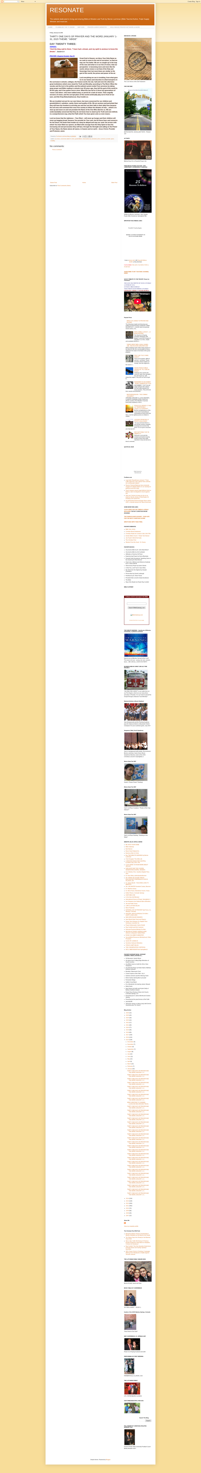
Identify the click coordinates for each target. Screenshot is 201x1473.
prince (98, 138)
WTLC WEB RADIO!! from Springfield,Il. (137, 949)
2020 (127, 1027)
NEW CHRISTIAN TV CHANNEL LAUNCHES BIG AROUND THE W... (138, 1103)
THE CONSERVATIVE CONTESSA (135, 947)
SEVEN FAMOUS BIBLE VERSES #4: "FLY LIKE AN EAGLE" (141, 369)
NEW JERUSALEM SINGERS (134, 917)
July (128, 1054)
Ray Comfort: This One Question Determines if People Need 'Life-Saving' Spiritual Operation (138, 1247)
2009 (127, 1210)
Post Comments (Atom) (64, 185)
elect (73, 138)
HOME (50, 27)
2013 (127, 1201)
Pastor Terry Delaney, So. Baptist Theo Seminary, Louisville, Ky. (136, 922)
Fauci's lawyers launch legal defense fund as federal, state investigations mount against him (138, 492)
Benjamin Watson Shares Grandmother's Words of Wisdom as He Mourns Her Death (138, 1234)
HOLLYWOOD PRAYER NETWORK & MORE (125, 27)
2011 (127, 1205)
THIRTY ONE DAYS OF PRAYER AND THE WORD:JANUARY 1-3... (138, 1071)
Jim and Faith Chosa (131, 903)
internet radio (132, 260)
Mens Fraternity (130, 908)
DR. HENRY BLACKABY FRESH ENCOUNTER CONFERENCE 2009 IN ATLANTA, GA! (137, 879)
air (55, 138)
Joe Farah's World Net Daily (133, 538)
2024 (127, 1017)
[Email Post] (80, 136)
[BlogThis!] (85, 136)
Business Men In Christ (132, 853)
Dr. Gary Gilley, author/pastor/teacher (136, 875)
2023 (127, 1020)
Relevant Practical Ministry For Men (136, 929)
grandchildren (78, 138)
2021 (127, 1025)
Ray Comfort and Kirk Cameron (134, 927)
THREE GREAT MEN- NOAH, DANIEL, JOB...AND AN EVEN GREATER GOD (138, 345)
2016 (127, 1037)
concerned (63, 138)
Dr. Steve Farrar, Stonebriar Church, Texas (137, 890)
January (129, 1068)
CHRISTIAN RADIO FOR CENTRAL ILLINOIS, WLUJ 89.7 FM (136, 861)
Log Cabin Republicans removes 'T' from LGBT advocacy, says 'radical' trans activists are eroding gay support (138, 481)
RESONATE (67, 10)
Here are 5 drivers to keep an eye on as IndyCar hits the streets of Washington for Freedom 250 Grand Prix (137, 497)
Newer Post (53, 182)
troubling (53, 140)
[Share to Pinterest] (91, 136)
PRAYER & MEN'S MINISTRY (97, 27)
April (128, 1061)
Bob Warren (129, 849)
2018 (127, 1032)
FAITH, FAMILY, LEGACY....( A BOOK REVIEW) (142, 332)
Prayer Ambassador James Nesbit (135, 925)
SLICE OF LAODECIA (132, 941)
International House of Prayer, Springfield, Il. (138, 899)
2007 (127, 1215)
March (129, 1064)
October (129, 1046)
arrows (58, 138)
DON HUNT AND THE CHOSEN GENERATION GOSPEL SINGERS (135, 869)
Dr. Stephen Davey (131, 888)
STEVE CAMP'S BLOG (132, 945)
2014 (127, 1198)
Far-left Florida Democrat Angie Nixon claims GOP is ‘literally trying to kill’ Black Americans (138, 501)
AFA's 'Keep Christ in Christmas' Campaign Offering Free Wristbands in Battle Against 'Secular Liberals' (138, 1253)
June (129, 1056)
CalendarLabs (137, 472)
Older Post (114, 182)
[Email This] (83, 136)
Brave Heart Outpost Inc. (132, 851)
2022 (127, 1022)
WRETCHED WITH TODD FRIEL (133, 522)
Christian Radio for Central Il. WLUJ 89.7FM (138, 533)
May (128, 1059)
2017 (127, 1035)
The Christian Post (131, 540)
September (130, 1049)
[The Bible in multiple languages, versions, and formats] (137, 615)
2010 (127, 1208)
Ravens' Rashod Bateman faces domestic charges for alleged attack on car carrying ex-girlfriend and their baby (138, 487)
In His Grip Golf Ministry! (132, 897)
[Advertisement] (83, 166)
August (129, 1051)
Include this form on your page (136, 620)
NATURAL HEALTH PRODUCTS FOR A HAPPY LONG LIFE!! (137, 914)
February (130, 1066)
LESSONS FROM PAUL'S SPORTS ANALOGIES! (141, 420)
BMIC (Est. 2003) (130, 529)
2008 (127, 1213)
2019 (127, 1030)
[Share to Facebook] (89, 136)
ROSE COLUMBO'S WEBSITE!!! (135, 935)
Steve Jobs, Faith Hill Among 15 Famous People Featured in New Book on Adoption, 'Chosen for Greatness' (138, 1242)
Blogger (108, 1459)
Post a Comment (57, 149)
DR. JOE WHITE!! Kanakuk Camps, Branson (138, 886)
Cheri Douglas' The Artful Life (134, 859)
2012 (127, 1203)
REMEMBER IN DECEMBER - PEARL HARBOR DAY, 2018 (142, 382)
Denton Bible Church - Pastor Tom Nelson (137, 536)
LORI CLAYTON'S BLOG (133, 905)
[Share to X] (87, 136)
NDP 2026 (81, 27)
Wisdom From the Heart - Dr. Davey (136, 542)
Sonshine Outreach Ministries (134, 943)
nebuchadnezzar (87, 138)
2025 (127, 1015)
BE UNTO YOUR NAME (132, 844)
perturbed (94, 138)
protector (103, 138)
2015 (127, 1039)
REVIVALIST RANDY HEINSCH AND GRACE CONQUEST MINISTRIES (136, 932)
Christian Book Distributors (133, 531)
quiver (112, 138)
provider (108, 138)
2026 (127, 1013)
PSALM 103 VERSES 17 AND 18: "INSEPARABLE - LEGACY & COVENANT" (142, 407)
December (130, 1042)
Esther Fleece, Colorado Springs (135, 893)
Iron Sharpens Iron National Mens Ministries (138, 901)
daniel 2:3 (69, 138)
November (130, 1044)
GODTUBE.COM (130, 895)
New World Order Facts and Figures (136, 919)
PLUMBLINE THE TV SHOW (65, 27)
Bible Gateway (130, 846)
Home (84, 182)
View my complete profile (131, 1226)
